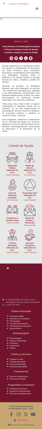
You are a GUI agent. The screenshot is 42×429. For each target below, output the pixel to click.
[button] (37, 9)
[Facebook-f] (11, 414)
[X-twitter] (26, 414)
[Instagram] (18, 414)
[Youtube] (33, 414)
